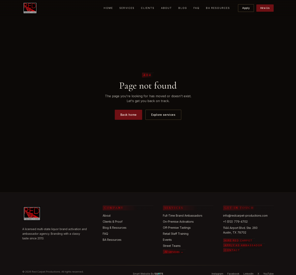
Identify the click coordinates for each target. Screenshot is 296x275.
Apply (246, 7)
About (166, 7)
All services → (174, 251)
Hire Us (265, 7)
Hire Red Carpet (238, 240)
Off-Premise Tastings (177, 227)
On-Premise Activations (178, 221)
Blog (182, 7)
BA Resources (218, 7)
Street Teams (172, 245)
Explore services (163, 114)
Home (108, 7)
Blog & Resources (114, 227)
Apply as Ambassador (243, 245)
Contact (232, 250)
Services (127, 7)
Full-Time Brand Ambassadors (182, 215)
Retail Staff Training (175, 233)
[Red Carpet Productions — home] (30, 8)
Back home (128, 114)
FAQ (197, 7)
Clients (147, 7)
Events (167, 239)
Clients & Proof (112, 221)
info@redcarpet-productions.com (245, 215)
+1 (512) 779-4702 (235, 221)
